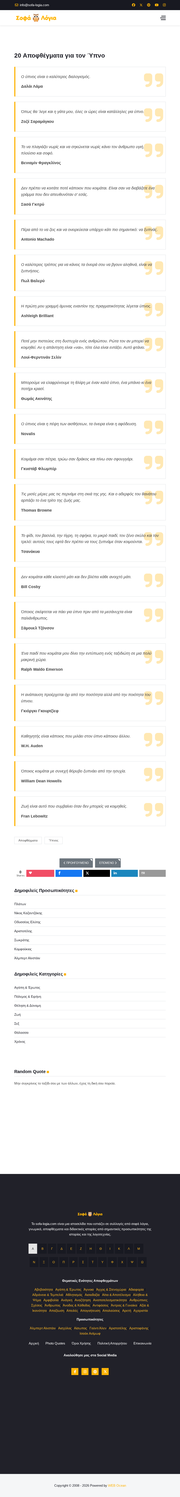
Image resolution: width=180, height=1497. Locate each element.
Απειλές (72, 1310)
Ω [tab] (142, 1262)
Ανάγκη (66, 1300)
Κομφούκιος (23, 949)
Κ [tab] (119, 1248)
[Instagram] (164, 5)
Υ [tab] (102, 1262)
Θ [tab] (100, 1248)
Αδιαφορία (136, 1289)
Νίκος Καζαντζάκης (28, 913)
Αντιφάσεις (100, 1305)
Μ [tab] (138, 1248)
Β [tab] (42, 1248)
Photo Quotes (55, 1343)
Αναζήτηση (83, 1300)
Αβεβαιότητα (43, 1289)
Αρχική (34, 1343)
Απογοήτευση (90, 1310)
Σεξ (16, 1023)
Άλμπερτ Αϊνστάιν (27, 958)
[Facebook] (133, 5)
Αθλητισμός (74, 1295)
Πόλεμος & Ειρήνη (27, 996)
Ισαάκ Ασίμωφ (90, 1333)
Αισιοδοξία (92, 1295)
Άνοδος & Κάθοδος (76, 1305)
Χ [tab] (122, 1262)
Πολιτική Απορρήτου (112, 1343)
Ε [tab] (71, 1248)
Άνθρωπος (52, 1305)
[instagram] (84, 1371)
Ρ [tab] (73, 1262)
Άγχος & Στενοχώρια (111, 1289)
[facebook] (74, 1371)
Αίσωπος (80, 1328)
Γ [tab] (52, 1248)
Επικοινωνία (142, 1343)
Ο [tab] (53, 1262)
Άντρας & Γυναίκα (124, 1305)
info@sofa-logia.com (34, 5)
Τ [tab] (93, 1262)
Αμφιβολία (51, 1300)
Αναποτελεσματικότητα (110, 1300)
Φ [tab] (112, 1262)
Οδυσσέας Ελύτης (27, 922)
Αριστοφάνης (138, 1328)
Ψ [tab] (132, 1262)
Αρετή (126, 1310)
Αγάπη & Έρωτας (27, 987)
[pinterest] (95, 1371)
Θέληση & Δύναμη (27, 1005)
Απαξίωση (56, 1310)
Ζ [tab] (81, 1248)
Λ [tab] (129, 1248)
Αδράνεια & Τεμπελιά (47, 1295)
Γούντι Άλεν (98, 1328)
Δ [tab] (62, 1248)
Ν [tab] (34, 1262)
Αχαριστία (140, 1310)
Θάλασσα (21, 1032)
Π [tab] (64, 1262)
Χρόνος (19, 1041)
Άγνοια (89, 1289)
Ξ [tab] (44, 1262)
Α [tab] (33, 1248)
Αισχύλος (65, 1328)
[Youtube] (156, 5)
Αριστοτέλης (23, 931)
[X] (105, 1371)
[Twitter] (141, 5)
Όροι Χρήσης (81, 1343)
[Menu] (163, 17)
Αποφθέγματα (28, 840)
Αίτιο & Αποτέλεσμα (116, 1295)
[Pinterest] (148, 5)
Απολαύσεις (111, 1310)
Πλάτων (20, 904)
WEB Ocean (117, 1485)
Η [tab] (91, 1248)
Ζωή (17, 1014)
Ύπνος (53, 840)
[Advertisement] (90, 1143)
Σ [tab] (83, 1262)
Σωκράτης (21, 940)
